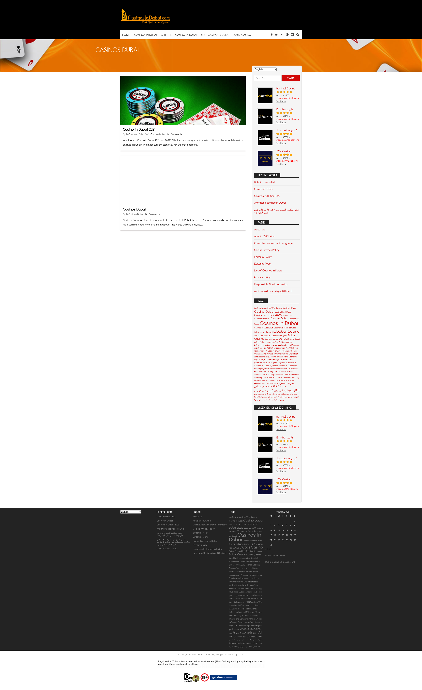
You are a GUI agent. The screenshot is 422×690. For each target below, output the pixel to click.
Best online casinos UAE (264, 308)
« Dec (268, 549)
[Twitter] (276, 34)
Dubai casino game (279, 336)
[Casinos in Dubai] (145, 24)
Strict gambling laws (276, 363)
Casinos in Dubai (279, 323)
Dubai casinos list (264, 182)
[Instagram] (292, 34)
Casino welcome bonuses (285, 328)
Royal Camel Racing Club (271, 360)
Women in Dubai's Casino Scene (275, 380)
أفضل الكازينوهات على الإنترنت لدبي (273, 291)
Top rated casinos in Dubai (281, 366)
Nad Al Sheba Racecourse (274, 348)
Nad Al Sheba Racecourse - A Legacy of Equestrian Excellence (245, 574)
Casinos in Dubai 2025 (267, 195)
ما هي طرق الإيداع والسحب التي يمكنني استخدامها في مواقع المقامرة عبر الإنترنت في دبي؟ (173, 542)
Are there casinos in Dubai (270, 202)
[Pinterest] (287, 34)
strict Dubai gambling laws (245, 592)
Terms (241, 654)
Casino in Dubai (263, 189)
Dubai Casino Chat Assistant (280, 562)
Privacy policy (262, 277)
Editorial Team (262, 263)
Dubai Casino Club (262, 336)
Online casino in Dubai (263, 354)
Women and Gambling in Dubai (242, 619)
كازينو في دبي (252, 636)
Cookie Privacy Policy (266, 250)
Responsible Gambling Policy (271, 284)
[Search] (297, 34)
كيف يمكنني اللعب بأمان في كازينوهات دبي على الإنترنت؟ (276, 211)
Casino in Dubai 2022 (267, 315)
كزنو (291, 394)
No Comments (174, 134)
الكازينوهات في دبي (286, 390)
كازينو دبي (267, 390)
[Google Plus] (282, 34)
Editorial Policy (263, 256)
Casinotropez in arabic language (273, 243)
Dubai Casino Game (167, 548)
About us (259, 229)
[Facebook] (271, 34)
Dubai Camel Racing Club (265, 332)
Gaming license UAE (273, 339)
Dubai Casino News (275, 555)
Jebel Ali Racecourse (263, 342)
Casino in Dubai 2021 (139, 129)
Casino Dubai (264, 311)
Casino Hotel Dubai (283, 312)
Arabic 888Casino (264, 236)
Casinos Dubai (158, 134)
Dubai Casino (288, 331)
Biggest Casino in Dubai (286, 308)
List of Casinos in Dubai (268, 270)
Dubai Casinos (238, 554)
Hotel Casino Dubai (291, 339)
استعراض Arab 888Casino (270, 386)
